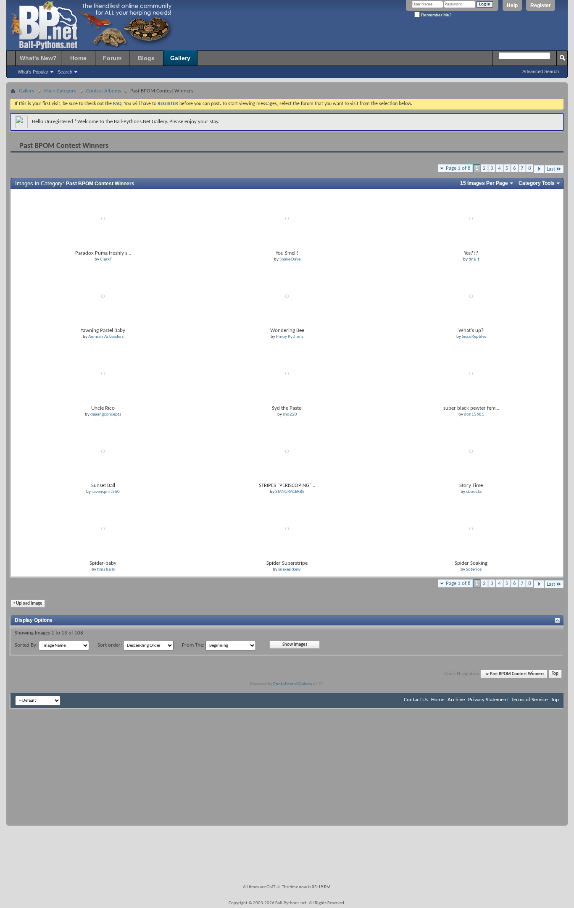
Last (551, 169)
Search (65, 71)
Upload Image (27, 603)
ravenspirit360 (106, 492)
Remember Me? (436, 15)
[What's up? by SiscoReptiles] (471, 296)
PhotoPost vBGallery (292, 684)
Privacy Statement (488, 700)
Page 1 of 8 (458, 168)
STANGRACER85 (290, 492)
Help (512, 5)
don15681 (474, 414)
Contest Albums (103, 91)
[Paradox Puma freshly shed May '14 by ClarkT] (103, 218)
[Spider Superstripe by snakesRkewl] (287, 529)
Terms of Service (529, 700)
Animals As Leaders (106, 336)
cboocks (474, 492)
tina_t (474, 259)
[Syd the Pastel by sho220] (287, 373)
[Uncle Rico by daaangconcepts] (103, 373)
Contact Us (416, 700)
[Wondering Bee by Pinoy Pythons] (287, 296)
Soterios (474, 569)
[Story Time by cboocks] (471, 451)
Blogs (146, 58)
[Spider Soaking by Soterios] (471, 529)
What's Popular (33, 71)
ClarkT (106, 259)
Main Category (60, 91)
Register (540, 5)
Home (78, 58)
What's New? (38, 58)
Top (555, 674)
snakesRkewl (290, 569)
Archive (456, 700)
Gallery (180, 58)
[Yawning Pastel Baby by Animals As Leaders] (103, 296)
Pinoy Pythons (289, 336)
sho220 (290, 414)
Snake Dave (289, 259)
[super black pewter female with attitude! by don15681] (471, 373)
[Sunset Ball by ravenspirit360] (103, 451)
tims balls (106, 569)
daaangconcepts (105, 414)
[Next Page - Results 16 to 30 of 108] (539, 169)
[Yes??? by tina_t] (471, 218)
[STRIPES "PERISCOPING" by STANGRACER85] (287, 451)
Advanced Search (540, 71)
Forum (112, 58)
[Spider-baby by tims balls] (103, 529)
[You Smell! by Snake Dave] (287, 218)
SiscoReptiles (474, 336)
